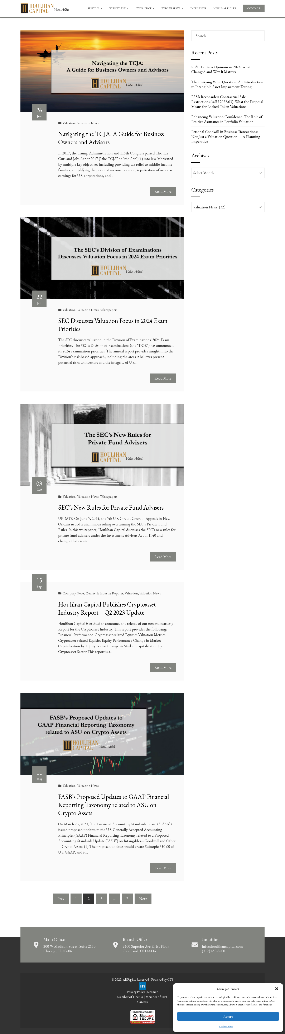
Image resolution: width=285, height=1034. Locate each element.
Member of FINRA (130, 997)
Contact (253, 8)
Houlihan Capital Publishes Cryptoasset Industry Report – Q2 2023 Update (107, 608)
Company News (73, 593)
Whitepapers (108, 310)
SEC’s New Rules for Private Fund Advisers (111, 507)
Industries (198, 8)
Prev (60, 898)
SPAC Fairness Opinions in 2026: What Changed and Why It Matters (221, 69)
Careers (142, 1002)
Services (93, 8)
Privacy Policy (136, 992)
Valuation (69, 123)
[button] (277, 989)
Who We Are (117, 8)
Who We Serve (170, 8)
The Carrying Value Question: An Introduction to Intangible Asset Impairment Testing (227, 84)
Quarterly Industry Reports (104, 593)
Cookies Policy (226, 1026)
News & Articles (224, 8)
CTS (170, 979)
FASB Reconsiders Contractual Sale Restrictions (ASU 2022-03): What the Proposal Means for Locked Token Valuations (227, 101)
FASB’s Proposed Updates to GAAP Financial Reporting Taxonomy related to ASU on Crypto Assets (113, 805)
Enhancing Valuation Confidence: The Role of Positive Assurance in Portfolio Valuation (226, 119)
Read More (163, 191)
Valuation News (88, 123)
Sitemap (152, 992)
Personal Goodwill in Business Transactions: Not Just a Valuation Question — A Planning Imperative (225, 136)
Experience (143, 8)
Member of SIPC (156, 997)
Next (143, 898)
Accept (228, 1016)
